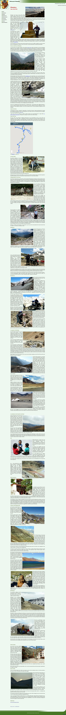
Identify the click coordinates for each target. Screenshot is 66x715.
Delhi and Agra (18, 114)
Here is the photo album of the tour (14, 702)
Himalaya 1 (13, 154)
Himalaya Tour (21, 112)
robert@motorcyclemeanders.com (62, 5)
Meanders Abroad (29, 47)
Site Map (64, 714)
